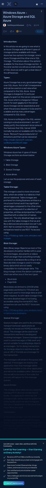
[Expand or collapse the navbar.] (3, 3)
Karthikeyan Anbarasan (15, 25)
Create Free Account (14, 483)
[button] (42, 4)
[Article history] (27, 25)
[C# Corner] (9, 3)
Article (39, 31)
